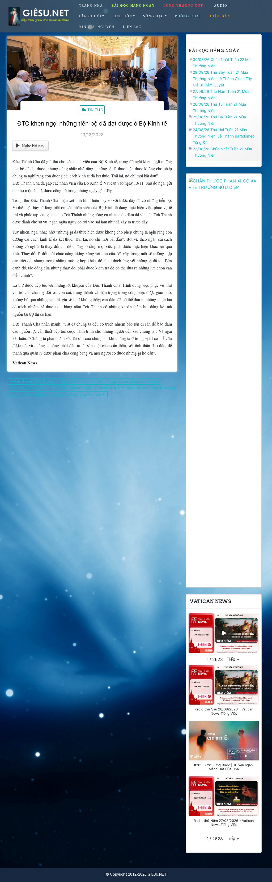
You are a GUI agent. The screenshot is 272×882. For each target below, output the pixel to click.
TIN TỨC (95, 109)
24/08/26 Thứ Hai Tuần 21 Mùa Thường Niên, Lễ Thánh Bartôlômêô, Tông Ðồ (224, 136)
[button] (233, 659)
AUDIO (220, 5)
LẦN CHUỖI (90, 16)
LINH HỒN (122, 16)
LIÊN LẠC (132, 27)
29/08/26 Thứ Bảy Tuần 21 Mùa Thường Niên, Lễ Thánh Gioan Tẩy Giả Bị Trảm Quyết (222, 78)
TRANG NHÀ (91, 5)
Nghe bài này (33, 145)
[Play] (224, 633)
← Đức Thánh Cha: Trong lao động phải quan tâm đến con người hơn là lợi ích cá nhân (84, 381)
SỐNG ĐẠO (153, 16)
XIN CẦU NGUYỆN (96, 27)
